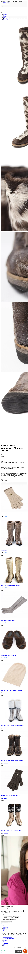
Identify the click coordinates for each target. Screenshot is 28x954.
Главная (5, 14)
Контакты (5, 19)
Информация (6, 927)
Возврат (5, 929)
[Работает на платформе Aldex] (3, 951)
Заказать (2, 456)
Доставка (5, 928)
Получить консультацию (6, 922)
